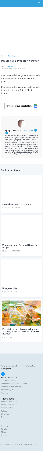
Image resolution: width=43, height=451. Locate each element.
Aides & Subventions (9, 402)
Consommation (7, 408)
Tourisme (4, 435)
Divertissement (7, 414)
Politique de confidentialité (11, 387)
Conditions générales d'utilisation (14, 383)
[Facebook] (35, 130)
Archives (4, 393)
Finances (4, 426)
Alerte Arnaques (7, 405)
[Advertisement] (21, 32)
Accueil (3, 56)
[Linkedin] (6, 133)
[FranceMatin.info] (21, 4)
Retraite (4, 429)
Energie (4, 417)
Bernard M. (9, 66)
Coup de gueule (13, 56)
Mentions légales (7, 390)
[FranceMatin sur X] (3, 374)
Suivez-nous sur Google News (19, 106)
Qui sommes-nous (8, 380)
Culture (4, 411)
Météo (3, 432)
